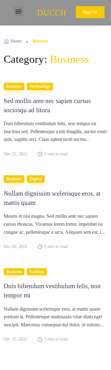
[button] (19, 11)
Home (16, 41)
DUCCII (51, 12)
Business (14, 86)
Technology (39, 86)
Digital (35, 179)
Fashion (36, 271)
